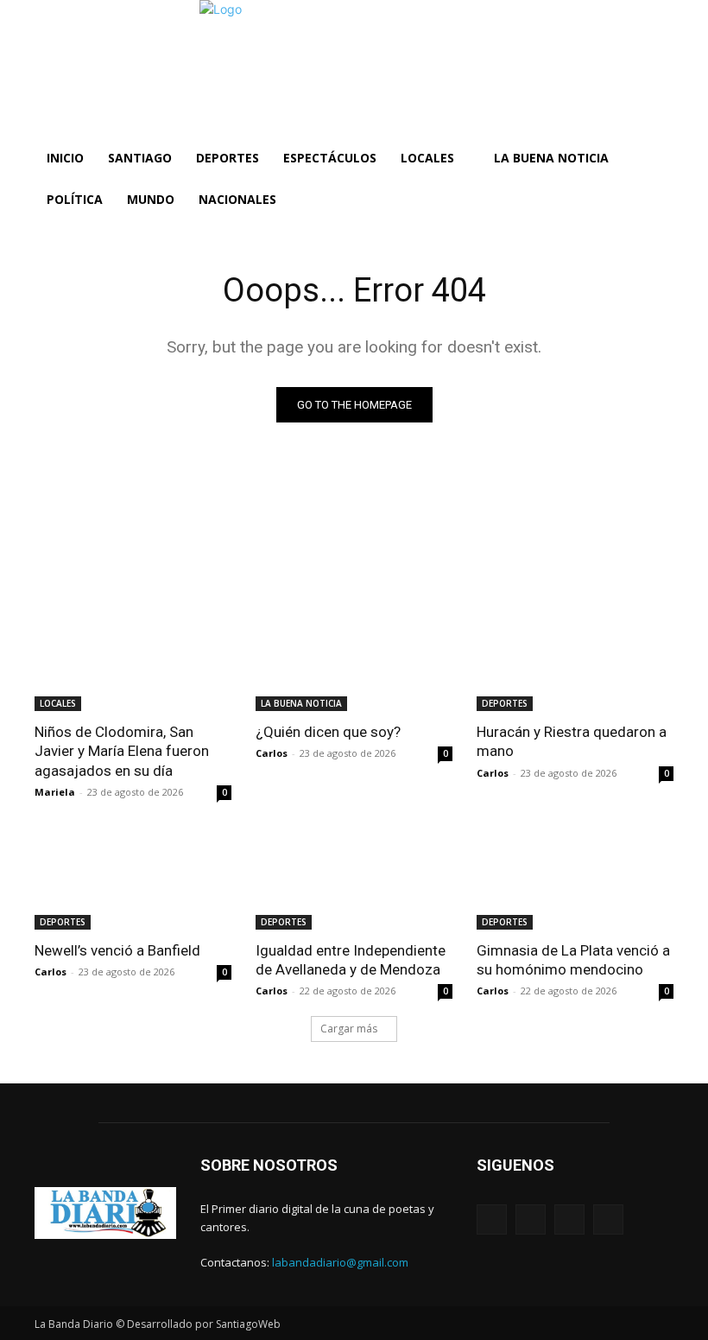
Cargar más (348, 1028)
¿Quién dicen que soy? (328, 731)
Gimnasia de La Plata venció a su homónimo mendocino (573, 960)
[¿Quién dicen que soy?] (354, 662)
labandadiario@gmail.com (340, 1262)
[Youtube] (608, 1219)
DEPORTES (505, 703)
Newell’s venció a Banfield (117, 950)
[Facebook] (492, 1219)
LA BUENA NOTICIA (301, 703)
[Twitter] (569, 1219)
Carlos (272, 752)
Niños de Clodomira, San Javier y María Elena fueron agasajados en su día (122, 750)
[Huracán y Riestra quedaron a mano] (575, 662)
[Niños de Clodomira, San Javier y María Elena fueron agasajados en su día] (133, 662)
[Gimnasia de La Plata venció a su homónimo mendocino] (575, 880)
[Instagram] (530, 1219)
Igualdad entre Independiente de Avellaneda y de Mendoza (351, 960)
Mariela (55, 791)
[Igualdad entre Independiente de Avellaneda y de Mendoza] (354, 880)
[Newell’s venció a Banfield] (133, 880)
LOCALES (58, 703)
